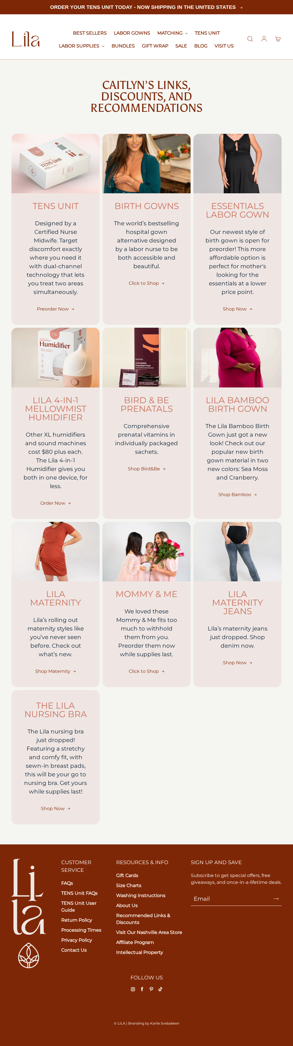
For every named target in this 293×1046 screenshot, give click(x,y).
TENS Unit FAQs (79, 893)
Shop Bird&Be (144, 469)
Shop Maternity (52, 671)
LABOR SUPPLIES (79, 46)
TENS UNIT (207, 33)
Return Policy (76, 920)
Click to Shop (144, 283)
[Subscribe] (276, 899)
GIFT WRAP (155, 46)
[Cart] (278, 39)
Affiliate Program (135, 942)
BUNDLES (123, 46)
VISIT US (224, 46)
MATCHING (170, 33)
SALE (181, 46)
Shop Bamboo (234, 494)
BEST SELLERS (90, 33)
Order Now (52, 503)
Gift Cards (127, 875)
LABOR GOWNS (132, 33)
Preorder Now (53, 309)
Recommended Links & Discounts (143, 919)
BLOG (200, 46)
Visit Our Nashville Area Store (149, 932)
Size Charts (128, 885)
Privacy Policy (76, 940)
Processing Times (81, 930)
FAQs (67, 883)
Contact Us (74, 950)
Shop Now (235, 309)
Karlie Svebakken (164, 1023)
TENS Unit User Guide (78, 906)
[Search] (250, 39)
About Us (127, 905)
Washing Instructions (140, 895)
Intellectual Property (139, 952)
